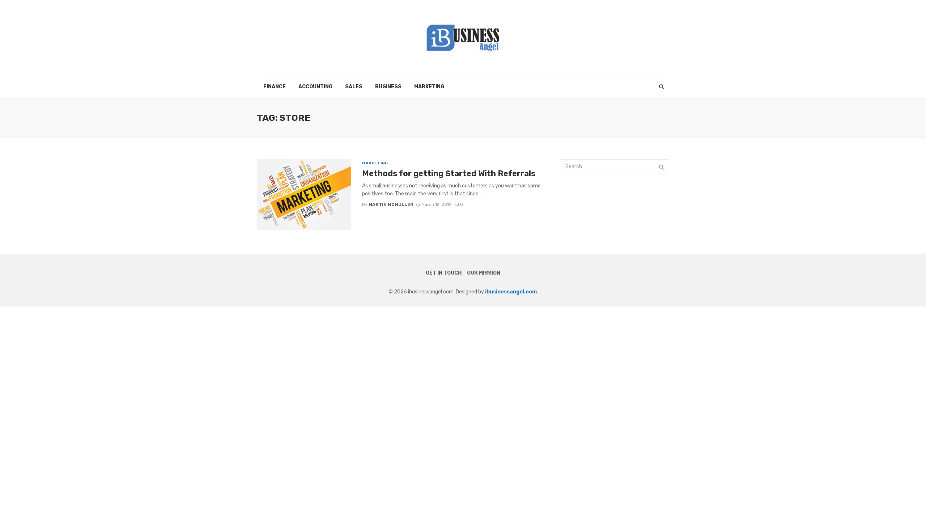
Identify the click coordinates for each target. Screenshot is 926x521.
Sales (353, 87)
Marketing (429, 87)
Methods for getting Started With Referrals (448, 173)
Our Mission (483, 273)
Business (388, 87)
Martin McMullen (391, 204)
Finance (274, 87)
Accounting (315, 87)
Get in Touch (444, 273)
